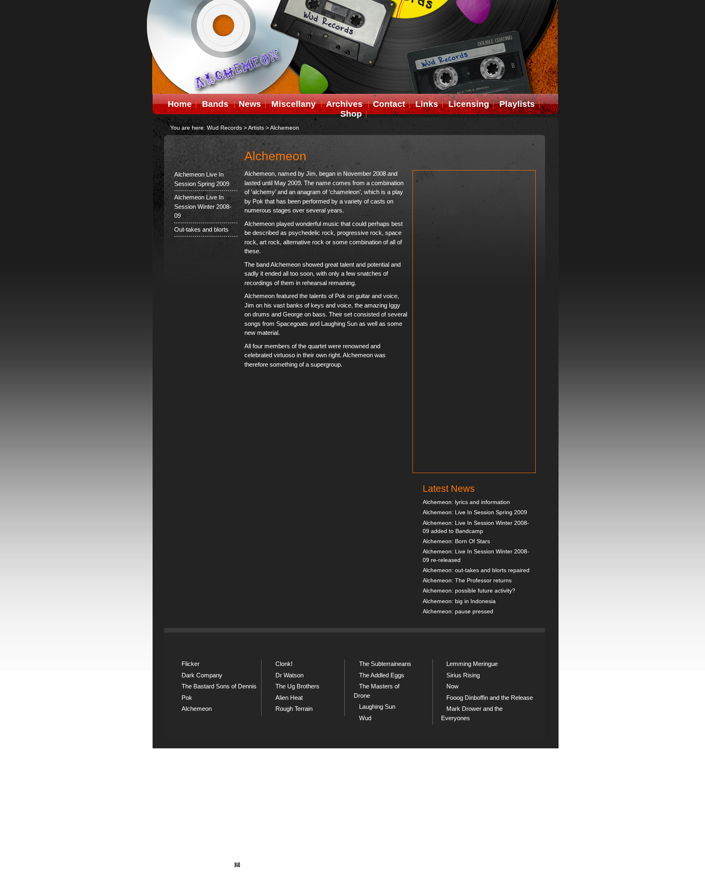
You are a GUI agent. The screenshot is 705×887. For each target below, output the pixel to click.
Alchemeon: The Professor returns (467, 580)
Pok (187, 697)
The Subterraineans (385, 663)
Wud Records (224, 128)
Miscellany (293, 103)
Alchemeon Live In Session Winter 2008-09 (202, 206)
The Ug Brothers (297, 686)
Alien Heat (289, 697)
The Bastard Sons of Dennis (219, 686)
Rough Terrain (294, 708)
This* (416, 872)
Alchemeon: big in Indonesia (459, 601)
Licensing (468, 103)
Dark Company (202, 675)
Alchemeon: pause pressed (458, 611)
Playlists (517, 103)
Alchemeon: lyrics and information (466, 502)
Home (180, 103)
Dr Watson (289, 675)
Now (452, 686)
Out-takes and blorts (201, 229)
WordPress (374, 872)
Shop (351, 113)
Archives (344, 103)
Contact (389, 103)
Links (426, 103)
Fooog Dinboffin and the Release (489, 697)
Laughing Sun (377, 706)
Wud (365, 717)
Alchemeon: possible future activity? (469, 591)
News (250, 103)
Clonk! (284, 663)
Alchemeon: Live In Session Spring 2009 (475, 512)
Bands (215, 103)
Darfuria (327, 872)
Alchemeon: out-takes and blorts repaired (476, 570)
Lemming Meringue (472, 663)
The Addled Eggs (381, 675)
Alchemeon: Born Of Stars (456, 541)
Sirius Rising (463, 675)
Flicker (191, 663)
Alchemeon (197, 708)
